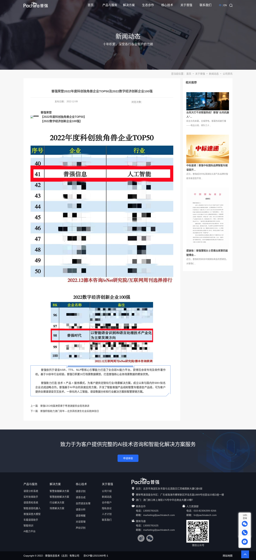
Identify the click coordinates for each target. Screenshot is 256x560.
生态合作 (148, 5)
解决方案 (129, 5)
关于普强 (186, 5)
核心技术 (167, 5)
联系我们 (205, 5)
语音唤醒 (81, 515)
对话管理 (81, 521)
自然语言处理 (83, 503)
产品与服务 (109, 5)
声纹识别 (81, 527)
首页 (91, 5)
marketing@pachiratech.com (159, 515)
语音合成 (81, 497)
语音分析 (81, 509)
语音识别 (81, 491)
